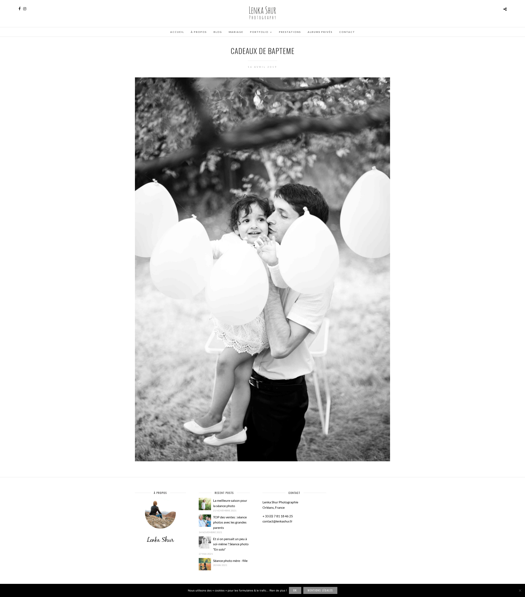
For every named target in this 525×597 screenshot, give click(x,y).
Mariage (236, 31)
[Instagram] (24, 9)
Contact (347, 31)
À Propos (199, 31)
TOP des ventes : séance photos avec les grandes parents (230, 522)
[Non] (520, 590)
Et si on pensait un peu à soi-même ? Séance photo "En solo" (231, 544)
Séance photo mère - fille (230, 561)
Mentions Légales (320, 590)
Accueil (177, 31)
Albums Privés (320, 31)
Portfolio (259, 31)
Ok (295, 590)
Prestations (290, 31)
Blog (217, 31)
